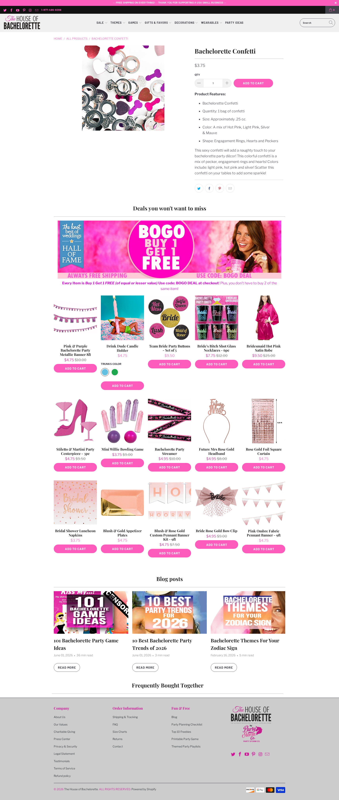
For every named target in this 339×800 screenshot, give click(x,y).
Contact (118, 746)
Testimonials (62, 761)
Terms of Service (64, 768)
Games (133, 22)
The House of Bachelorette (81, 789)
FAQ (115, 724)
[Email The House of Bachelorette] (36, 9)
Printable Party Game (185, 739)
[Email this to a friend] (230, 188)
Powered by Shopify (143, 789)
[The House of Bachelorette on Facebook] (11, 9)
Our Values (60, 724)
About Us (59, 717)
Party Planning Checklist (186, 724)
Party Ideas (234, 22)
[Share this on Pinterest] (219, 188)
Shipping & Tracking (125, 717)
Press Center (62, 739)
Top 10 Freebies (181, 731)
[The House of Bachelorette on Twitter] (4, 9)
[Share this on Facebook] (209, 188)
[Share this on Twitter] (199, 188)
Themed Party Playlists (185, 746)
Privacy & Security (65, 746)
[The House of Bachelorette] (22, 23)
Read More (67, 667)
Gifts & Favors (156, 22)
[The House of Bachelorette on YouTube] (17, 9)
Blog (174, 717)
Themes (116, 22)
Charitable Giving (64, 731)
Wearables (210, 22)
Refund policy (62, 775)
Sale (101, 22)
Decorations (185, 22)
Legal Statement (64, 753)
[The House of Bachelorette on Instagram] (30, 9)
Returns (117, 739)
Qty (197, 74)
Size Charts (120, 731)
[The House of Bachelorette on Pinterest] (24, 9)
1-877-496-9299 (51, 9)
